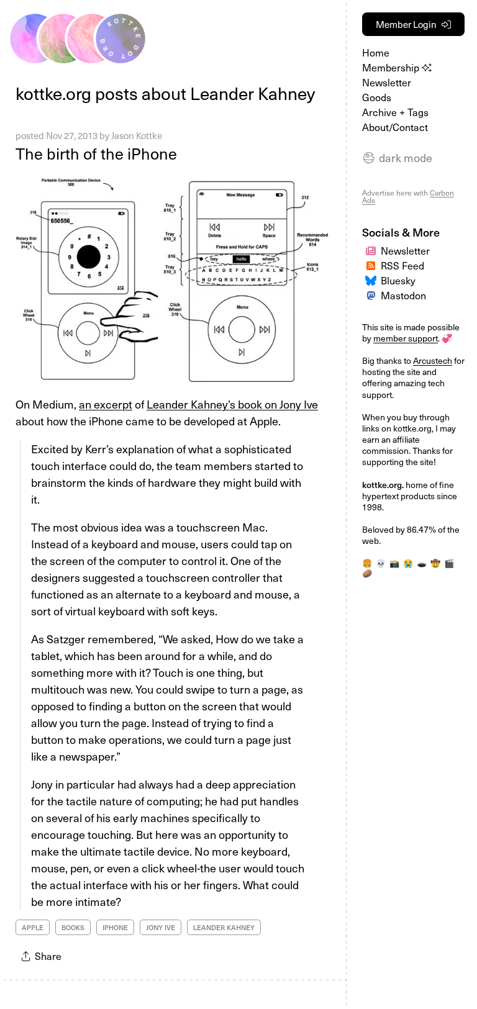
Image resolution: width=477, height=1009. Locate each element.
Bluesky (398, 280)
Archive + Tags (395, 112)
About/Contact (395, 126)
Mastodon (403, 295)
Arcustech (432, 360)
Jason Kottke (136, 135)
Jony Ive (160, 927)
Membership (392, 67)
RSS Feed (402, 265)
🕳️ (422, 563)
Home (375, 52)
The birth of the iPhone (96, 153)
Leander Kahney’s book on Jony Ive (232, 404)
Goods (376, 97)
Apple (32, 927)
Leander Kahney (224, 927)
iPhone (115, 927)
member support (405, 338)
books (72, 927)
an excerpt (105, 404)
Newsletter (386, 82)
